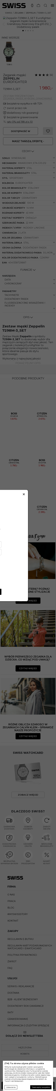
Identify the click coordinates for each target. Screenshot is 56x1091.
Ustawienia (11, 1087)
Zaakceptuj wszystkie (41, 1087)
